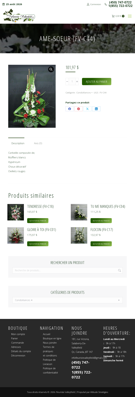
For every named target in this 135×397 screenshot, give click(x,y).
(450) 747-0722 (120, 2)
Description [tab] (18, 143)
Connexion (95, 4)
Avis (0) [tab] (38, 143)
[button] (51, 69)
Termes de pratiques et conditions (50, 351)
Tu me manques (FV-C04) (108, 206)
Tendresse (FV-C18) (40, 206)
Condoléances (83, 92)
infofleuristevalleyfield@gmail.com (89, 357)
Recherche (119, 270)
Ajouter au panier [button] (37, 220)
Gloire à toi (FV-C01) (41, 229)
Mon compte (18, 334)
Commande (17, 342)
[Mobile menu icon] (130, 16)
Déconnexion (18, 355)
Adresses (16, 347)
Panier (14, 338)
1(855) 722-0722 (120, 6)
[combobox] (67, 300)
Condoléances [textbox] (23, 300)
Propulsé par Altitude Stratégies (92, 392)
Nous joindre (50, 342)
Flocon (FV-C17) (102, 229)
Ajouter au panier (96, 82)
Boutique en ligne (52, 338)
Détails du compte (21, 351)
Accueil (46, 334)
